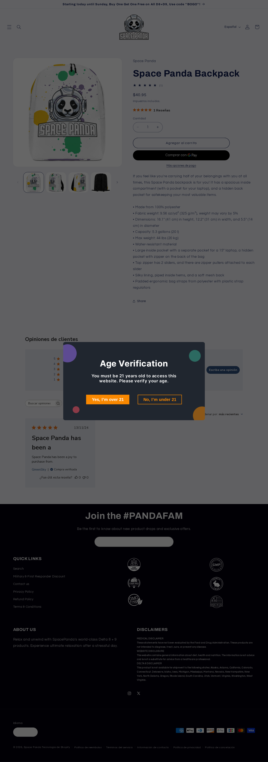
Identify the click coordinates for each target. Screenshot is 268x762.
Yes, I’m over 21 (108, 399)
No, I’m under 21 (159, 399)
